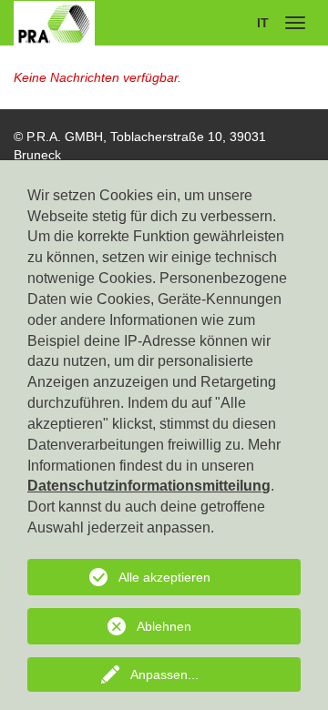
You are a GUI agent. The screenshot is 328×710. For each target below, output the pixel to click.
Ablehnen (164, 626)
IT (263, 22)
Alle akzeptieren (164, 577)
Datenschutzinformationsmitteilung (149, 485)
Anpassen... (164, 674)
